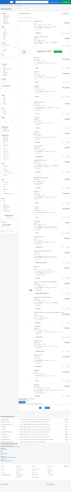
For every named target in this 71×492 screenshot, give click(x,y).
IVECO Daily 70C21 (38, 21)
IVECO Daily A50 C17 (38, 145)
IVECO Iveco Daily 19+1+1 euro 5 (41, 36)
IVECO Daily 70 (37, 326)
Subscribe (22, 402)
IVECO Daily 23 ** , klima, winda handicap (42, 297)
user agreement (40, 403)
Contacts (2, 472)
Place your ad (58, 51)
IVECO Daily (36, 57)
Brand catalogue (19, 476)
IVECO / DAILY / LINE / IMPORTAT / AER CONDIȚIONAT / (45, 281)
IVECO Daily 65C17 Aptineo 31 (40, 160)
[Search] (16, 2)
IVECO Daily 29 (37, 221)
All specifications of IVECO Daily (6, 445)
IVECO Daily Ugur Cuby (39, 102)
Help (1, 470)
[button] (66, 33)
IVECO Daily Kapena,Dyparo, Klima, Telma (43, 250)
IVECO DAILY (37, 117)
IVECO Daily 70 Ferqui (38, 236)
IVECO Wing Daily (37, 340)
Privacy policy (18, 470)
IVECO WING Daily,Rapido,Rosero (41, 177)
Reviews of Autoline (19, 474)
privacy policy (33, 403)
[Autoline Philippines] (5, 2)
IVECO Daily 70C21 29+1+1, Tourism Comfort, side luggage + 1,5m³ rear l (49, 312)
